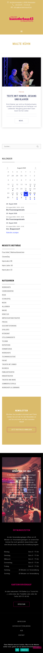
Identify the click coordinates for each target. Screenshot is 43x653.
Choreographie (8, 291)
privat (4, 360)
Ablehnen (24, 650)
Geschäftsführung (9, 326)
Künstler (5, 314)
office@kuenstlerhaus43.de (23, 7)
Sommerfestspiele (9, 383)
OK (17, 650)
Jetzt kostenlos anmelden (21, 429)
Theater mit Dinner (9, 364)
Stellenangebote (8, 337)
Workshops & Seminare (11, 387)
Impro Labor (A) (7, 265)
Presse (21, 92)
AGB (21, 630)
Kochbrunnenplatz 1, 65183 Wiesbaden (22, 2)
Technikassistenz (9, 356)
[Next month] (35, 168)
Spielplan (21, 604)
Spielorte (5, 329)
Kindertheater (7, 376)
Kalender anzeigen (12, 232)
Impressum (21, 621)
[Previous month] (7, 168)
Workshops (6, 287)
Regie (4, 295)
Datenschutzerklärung (22, 626)
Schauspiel (6, 299)
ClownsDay (6, 256)
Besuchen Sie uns (21, 471)
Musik (4, 302)
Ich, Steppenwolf (13, 229)
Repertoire (6, 345)
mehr (21, 507)
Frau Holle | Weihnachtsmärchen (13, 252)
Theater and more (9, 380)
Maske (4, 310)
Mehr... (23, 121)
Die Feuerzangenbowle (15, 210)
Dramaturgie (7, 349)
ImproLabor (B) (7, 261)
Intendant (6, 333)
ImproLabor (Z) (7, 270)
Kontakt (21, 635)
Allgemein (6, 306)
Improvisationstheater (11, 318)
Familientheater (8, 372)
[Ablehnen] (37, 647)
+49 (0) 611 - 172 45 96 (22, 5)
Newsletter (21, 410)
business (5, 368)
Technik (5, 341)
